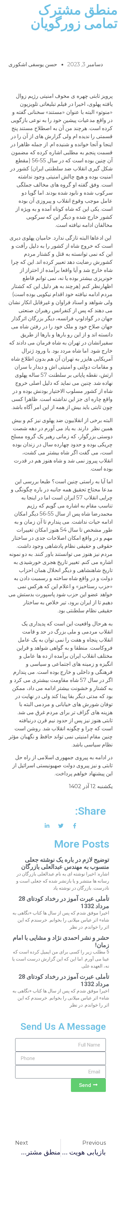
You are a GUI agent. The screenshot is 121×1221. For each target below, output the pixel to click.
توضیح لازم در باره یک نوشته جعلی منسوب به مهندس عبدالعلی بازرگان (65, 863)
